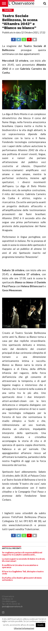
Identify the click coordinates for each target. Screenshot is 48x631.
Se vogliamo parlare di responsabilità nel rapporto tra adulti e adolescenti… (22, 553)
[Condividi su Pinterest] (29, 39)
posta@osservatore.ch (12, 606)
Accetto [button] (40, 625)
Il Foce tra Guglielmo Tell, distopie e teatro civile (23, 572)
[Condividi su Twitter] (18, 39)
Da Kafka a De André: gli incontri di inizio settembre (22, 578)
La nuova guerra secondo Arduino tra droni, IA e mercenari (23, 559)
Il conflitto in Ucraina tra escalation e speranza (20, 566)
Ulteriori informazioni (24, 628)
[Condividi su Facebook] (13, 39)
